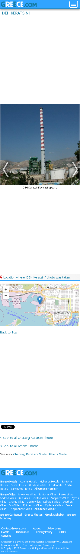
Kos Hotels (55, 485)
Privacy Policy (44, 532)
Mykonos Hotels (49, 481)
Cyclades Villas (54, 505)
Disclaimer (22, 532)
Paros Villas (66, 494)
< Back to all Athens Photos (19, 446)
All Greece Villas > (45, 509)
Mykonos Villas (27, 494)
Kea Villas (24, 498)
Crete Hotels (18, 485)
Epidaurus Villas (32, 505)
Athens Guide (57, 454)
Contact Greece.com (13, 528)
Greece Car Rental (11, 514)
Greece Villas (8, 494)
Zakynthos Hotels (21, 489)
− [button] (5, 295)
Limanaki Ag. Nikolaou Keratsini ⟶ (73, 169)
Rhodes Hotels (37, 485)
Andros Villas (8, 498)
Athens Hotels (28, 481)
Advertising (54, 528)
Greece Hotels (8, 481)
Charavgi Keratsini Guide (30, 454)
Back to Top (8, 332)
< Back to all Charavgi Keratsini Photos (27, 438)
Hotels (5, 532)
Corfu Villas (34, 501)
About (37, 528)
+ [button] (5, 289)
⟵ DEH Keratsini (6, 169)
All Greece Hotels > (46, 489)
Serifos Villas (40, 498)
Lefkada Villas (51, 501)
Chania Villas (16, 501)
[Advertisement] (40, 60)
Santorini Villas (47, 494)
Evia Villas (14, 505)
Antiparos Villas (60, 498)
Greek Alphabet (54, 514)
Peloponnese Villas (20, 509)
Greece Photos (33, 514)
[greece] (19, 6)
